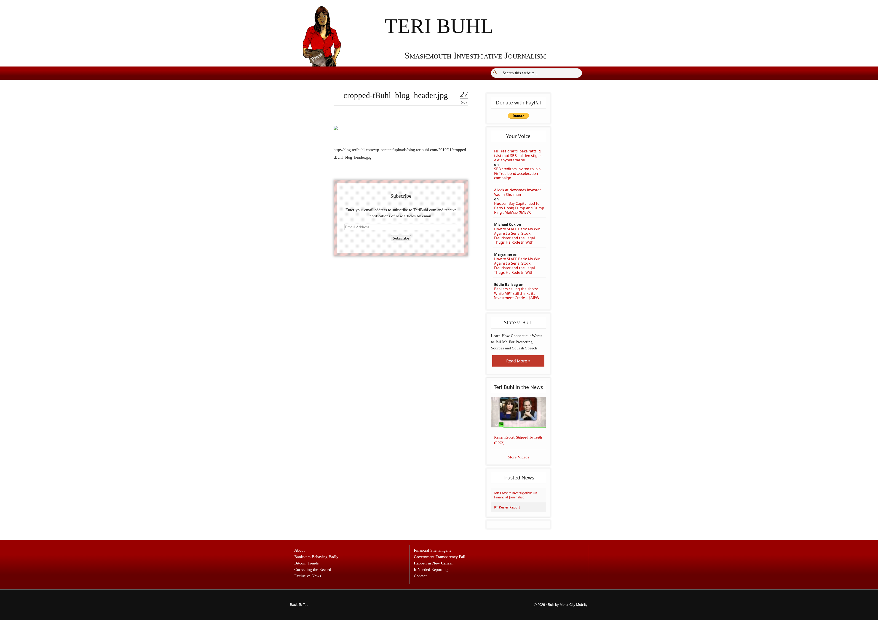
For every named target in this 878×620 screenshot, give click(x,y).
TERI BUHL (439, 26)
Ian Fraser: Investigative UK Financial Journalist (515, 494)
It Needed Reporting (431, 569)
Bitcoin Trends (306, 563)
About (299, 550)
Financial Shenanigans (432, 550)
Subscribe (401, 238)
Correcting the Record (312, 569)
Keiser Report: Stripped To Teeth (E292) (518, 440)
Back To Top (299, 605)
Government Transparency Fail (439, 556)
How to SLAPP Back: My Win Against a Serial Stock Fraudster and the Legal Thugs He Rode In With (517, 236)
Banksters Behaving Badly (316, 556)
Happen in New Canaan (433, 563)
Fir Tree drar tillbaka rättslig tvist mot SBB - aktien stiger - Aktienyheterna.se (518, 155)
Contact (420, 576)
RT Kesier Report (507, 507)
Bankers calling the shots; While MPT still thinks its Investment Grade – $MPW (516, 293)
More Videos (518, 457)
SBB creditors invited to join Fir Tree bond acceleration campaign (517, 173)
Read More (517, 361)
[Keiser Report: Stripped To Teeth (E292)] (518, 412)
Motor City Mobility (573, 605)
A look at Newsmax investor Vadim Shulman (517, 192)
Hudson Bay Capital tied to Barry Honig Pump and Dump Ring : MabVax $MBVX (519, 208)
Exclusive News (307, 576)
